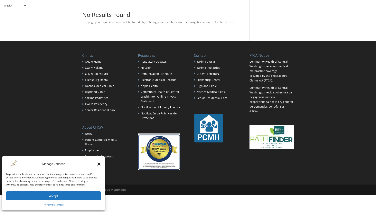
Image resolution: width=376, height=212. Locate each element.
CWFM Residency (96, 104)
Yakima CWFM (206, 61)
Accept (53, 196)
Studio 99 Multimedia (111, 190)
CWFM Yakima (94, 67)
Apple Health (149, 86)
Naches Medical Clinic (99, 86)
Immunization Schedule (156, 74)
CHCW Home (93, 61)
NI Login (146, 67)
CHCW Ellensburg (96, 74)
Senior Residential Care (100, 110)
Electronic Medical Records (158, 80)
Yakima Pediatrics (96, 98)
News (88, 133)
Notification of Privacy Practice (160, 107)
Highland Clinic (95, 92)
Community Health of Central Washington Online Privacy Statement (160, 96)
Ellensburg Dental (96, 80)
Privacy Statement (53, 204)
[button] (99, 164)
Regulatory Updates (154, 61)
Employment (93, 150)
